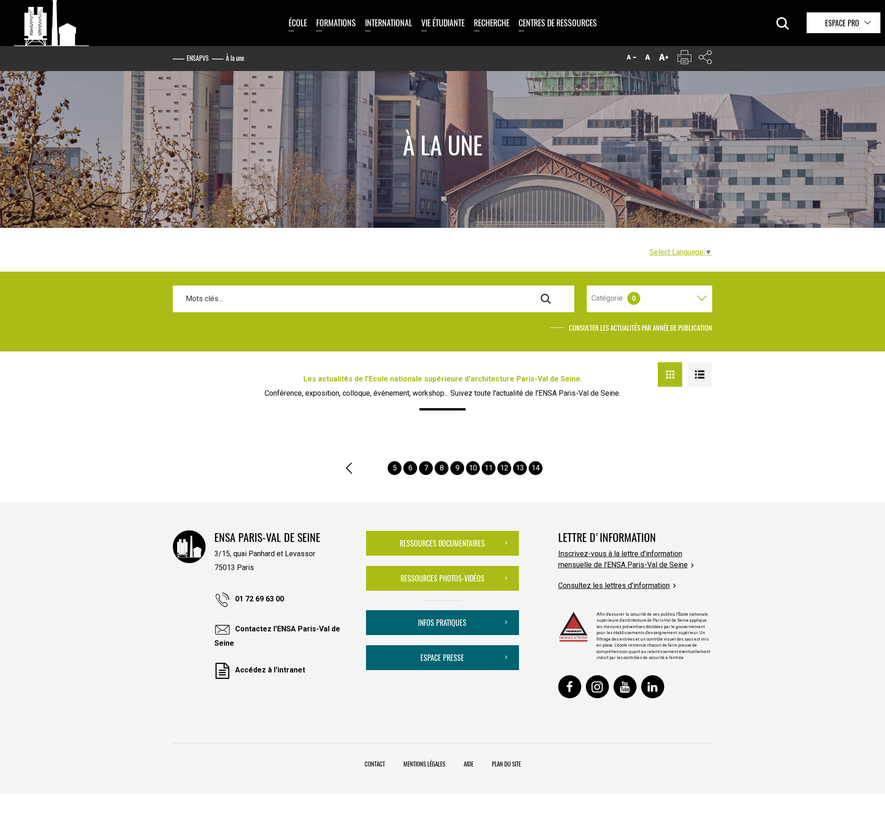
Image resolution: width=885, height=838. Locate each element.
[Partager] (705, 59)
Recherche (491, 23)
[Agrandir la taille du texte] (664, 59)
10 (473, 468)
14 (535, 468)
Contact (375, 763)
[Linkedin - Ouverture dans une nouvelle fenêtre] (652, 686)
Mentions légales (424, 763)
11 (488, 468)
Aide (468, 763)
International (388, 23)
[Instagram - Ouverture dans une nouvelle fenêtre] (597, 686)
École (298, 23)
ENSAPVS (198, 58)
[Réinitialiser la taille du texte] (648, 59)
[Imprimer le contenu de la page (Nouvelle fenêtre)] (684, 59)
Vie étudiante (443, 23)
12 (504, 468)
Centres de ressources (558, 23)
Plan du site (506, 763)
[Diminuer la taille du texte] (631, 59)
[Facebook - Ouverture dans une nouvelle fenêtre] (569, 686)
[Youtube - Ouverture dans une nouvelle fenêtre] (625, 686)
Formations (336, 23)
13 (520, 468)
